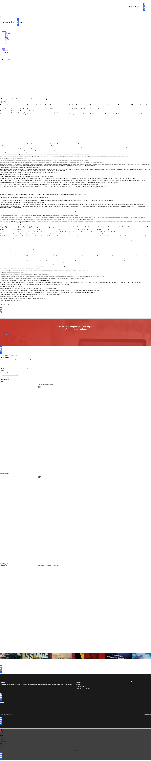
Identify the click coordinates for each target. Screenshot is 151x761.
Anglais (149, 714)
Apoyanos (6, 52)
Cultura (6, 36)
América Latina (7, 33)
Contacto (78, 684)
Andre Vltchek (3, 101)
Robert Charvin (41, 387)
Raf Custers (40, 477)
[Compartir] (144, 10)
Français (146, 714)
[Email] (144, 8)
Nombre (2, 370)
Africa (6, 32)
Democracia (7, 37)
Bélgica (6, 35)
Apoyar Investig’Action (129, 681)
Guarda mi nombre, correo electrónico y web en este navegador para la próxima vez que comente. (19, 377)
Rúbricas (4, 31)
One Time (9, 334)
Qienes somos (5, 50)
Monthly (8, 335)
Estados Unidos (8, 41)
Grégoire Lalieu (41, 568)
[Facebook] (144, 4)
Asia (5, 34)
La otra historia (7, 42)
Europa (6, 40)
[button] (8, 355)
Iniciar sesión (148, 6)
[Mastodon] (144, 6)
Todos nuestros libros (75, 656)
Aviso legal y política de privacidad (83, 688)
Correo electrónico (4, 372)
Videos (3, 48)
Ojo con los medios (8, 43)
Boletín (75, 750)
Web (1, 374)
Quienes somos (3, 741)
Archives (1, 743)
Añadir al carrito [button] (36, 469)
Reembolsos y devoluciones (81, 686)
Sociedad (6, 46)
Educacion (7, 39)
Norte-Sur (6, 45)
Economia (6, 38)
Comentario (2, 368)
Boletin (4, 54)
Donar (75, 338)
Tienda (3, 49)
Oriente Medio (7, 44)
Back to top (2, 702)
